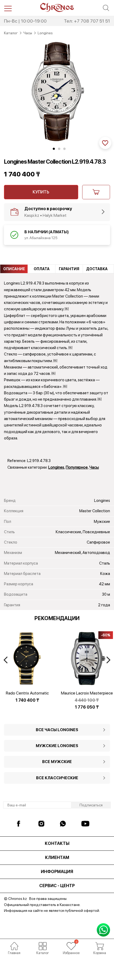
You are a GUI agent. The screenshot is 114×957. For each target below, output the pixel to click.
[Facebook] (21, 824)
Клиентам (57, 857)
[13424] (96, 192)
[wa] (64, 824)
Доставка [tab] (97, 269)
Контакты (57, 843)
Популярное (77, 467)
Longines (56, 467)
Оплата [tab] (42, 269)
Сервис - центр (57, 885)
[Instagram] (42, 824)
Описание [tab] (14, 269)
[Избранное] (71, 946)
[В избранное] (105, 143)
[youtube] (85, 824)
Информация (57, 871)
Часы (94, 467)
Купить (41, 191)
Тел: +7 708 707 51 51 (87, 21)
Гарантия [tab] (69, 269)
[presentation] (5, 660)
